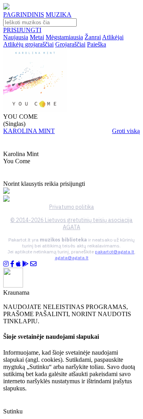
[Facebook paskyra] (12, 264)
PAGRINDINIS (23, 14)
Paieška (96, 44)
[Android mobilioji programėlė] (25, 264)
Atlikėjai (113, 37)
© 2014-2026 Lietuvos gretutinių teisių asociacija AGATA (71, 223)
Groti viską (126, 130)
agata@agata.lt (72, 258)
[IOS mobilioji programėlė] (18, 264)
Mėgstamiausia (64, 37)
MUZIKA (59, 14)
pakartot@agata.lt (114, 252)
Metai (37, 37)
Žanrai (93, 37)
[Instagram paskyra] (6, 264)
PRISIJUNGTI (22, 30)
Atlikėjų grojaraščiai (28, 44)
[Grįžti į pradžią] (6, 7)
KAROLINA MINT (29, 130)
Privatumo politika (71, 206)
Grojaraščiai (70, 44)
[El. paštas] (33, 264)
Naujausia (15, 37)
